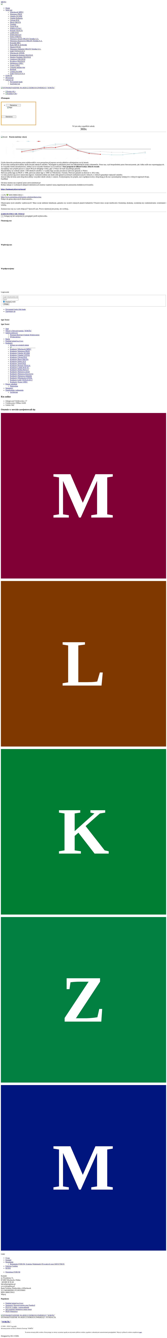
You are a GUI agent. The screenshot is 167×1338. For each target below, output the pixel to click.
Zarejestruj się (10, 311)
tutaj (140, 1332)
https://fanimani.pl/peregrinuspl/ (13, 189)
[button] (13, 214)
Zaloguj (6, 304)
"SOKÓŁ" (6, 1322)
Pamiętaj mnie (10, 302)
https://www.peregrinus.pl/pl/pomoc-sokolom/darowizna (21, 197)
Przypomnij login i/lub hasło (15, 309)
